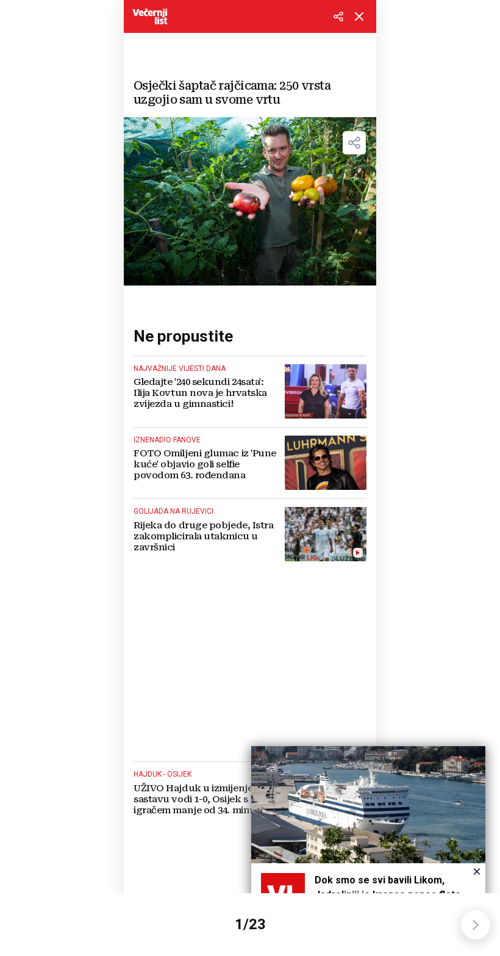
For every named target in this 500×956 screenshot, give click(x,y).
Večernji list (150, 16)
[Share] (354, 142)
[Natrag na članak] (359, 16)
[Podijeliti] (338, 16)
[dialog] (368, 843)
